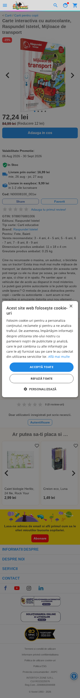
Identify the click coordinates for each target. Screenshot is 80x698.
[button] (40, 389)
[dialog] (40, 349)
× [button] (70, 306)
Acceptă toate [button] (41, 367)
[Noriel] (20, 5)
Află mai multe (59, 356)
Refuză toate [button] (42, 378)
